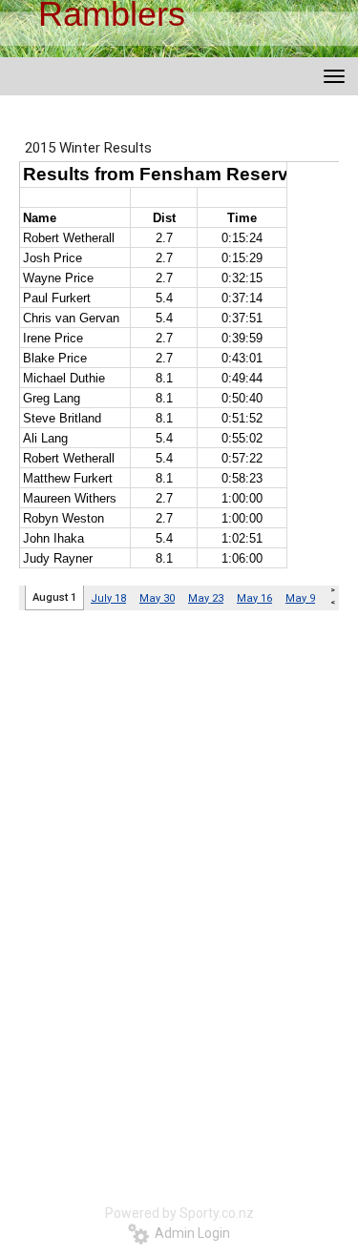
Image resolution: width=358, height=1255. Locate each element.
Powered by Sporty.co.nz (179, 1213)
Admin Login (189, 1233)
